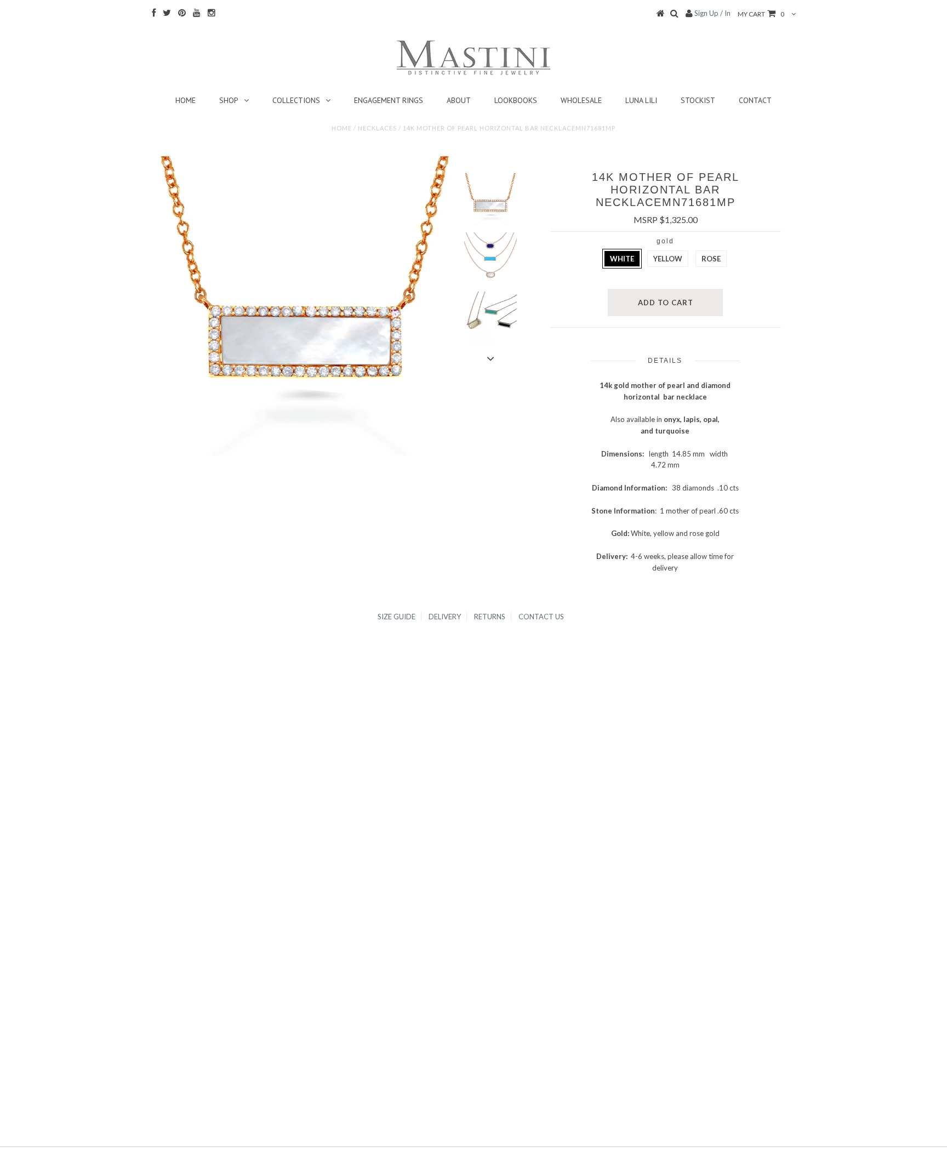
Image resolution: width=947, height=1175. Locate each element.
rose (711, 258)
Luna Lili (641, 100)
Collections (296, 100)
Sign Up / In (712, 13)
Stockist (698, 100)
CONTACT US (541, 616)
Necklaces (377, 128)
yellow (667, 258)
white (622, 258)
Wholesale (581, 100)
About (459, 100)
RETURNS (489, 616)
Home (185, 100)
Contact (755, 100)
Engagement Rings (388, 100)
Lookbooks (515, 100)
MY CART (761, 14)
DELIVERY (445, 616)
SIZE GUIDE (396, 616)
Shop (228, 100)
